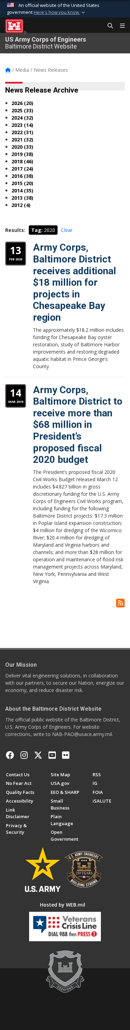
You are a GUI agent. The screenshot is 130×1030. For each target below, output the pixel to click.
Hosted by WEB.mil (62, 904)
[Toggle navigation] (119, 26)
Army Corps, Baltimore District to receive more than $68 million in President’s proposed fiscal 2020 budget (77, 425)
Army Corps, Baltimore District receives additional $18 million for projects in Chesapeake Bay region (74, 282)
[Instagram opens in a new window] (24, 755)
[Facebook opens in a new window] (10, 755)
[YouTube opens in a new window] (52, 755)
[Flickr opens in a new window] (65, 755)
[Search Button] (108, 26)
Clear (66, 230)
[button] (60, 12)
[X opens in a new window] (38, 755)
